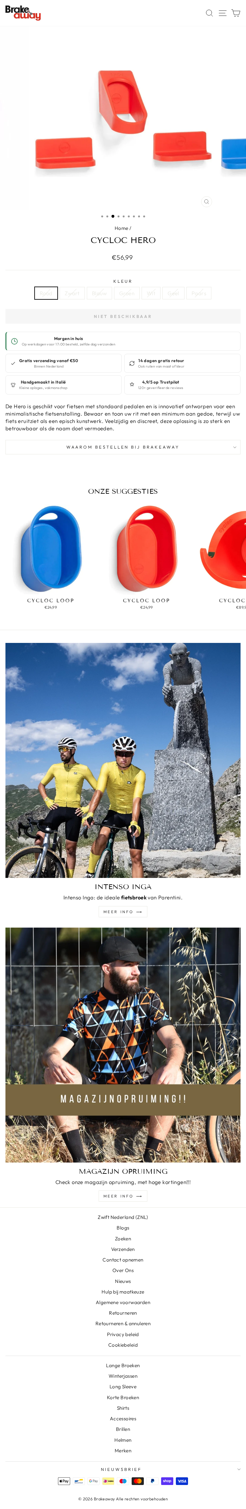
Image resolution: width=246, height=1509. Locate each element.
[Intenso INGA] (123, 760)
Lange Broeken (123, 1365)
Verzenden (123, 1249)
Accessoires (123, 1419)
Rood (46, 293)
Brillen (123, 1429)
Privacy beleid (123, 1334)
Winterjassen (123, 1376)
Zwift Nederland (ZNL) (123, 1217)
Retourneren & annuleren (123, 1323)
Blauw (99, 293)
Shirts (123, 1408)
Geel (173, 293)
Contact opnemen (122, 1260)
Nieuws (123, 1281)
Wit (151, 293)
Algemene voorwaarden (123, 1302)
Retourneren (123, 1313)
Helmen (122, 1440)
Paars (199, 293)
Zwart (72, 293)
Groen (127, 293)
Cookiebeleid (123, 1345)
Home (121, 228)
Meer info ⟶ (123, 911)
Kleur (123, 281)
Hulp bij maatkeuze (123, 1292)
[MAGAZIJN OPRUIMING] (123, 1045)
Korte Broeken (123, 1397)
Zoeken (123, 1239)
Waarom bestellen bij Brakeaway (123, 447)
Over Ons (123, 1270)
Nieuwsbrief (121, 1469)
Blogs (123, 1228)
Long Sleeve (123, 1386)
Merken (123, 1451)
